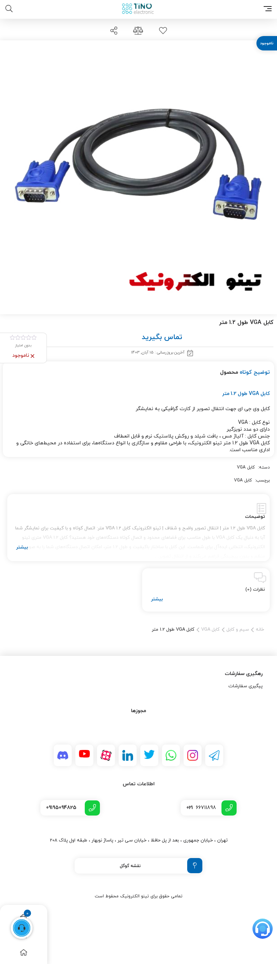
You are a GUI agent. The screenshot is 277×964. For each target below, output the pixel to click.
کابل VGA (246, 467)
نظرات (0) (255, 589)
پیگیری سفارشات (245, 686)
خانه (260, 629)
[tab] (138, 527)
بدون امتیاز (23, 345)
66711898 (201, 807)
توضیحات (255, 517)
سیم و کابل (238, 629)
